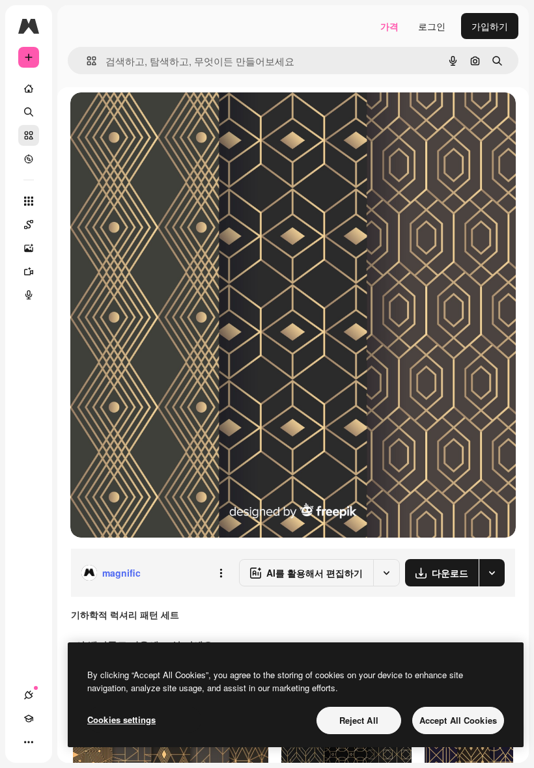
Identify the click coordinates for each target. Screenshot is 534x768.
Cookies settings (121, 719)
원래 (145, 117)
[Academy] (28, 718)
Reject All (358, 720)
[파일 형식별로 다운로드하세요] (492, 572)
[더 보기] (28, 742)
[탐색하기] (28, 158)
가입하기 (489, 26)
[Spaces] (28, 224)
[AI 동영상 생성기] (28, 271)
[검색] (28, 112)
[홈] (28, 88)
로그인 (431, 26)
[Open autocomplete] (86, 61)
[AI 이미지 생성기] (28, 248)
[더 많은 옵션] (221, 573)
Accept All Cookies (458, 720)
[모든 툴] (28, 201)
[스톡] (28, 135)
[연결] (28, 695)
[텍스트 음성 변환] (28, 294)
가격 (389, 26)
